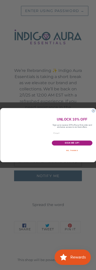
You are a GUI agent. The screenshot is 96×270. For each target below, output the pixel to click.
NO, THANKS (72, 150)
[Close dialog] (93, 110)
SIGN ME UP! (72, 143)
